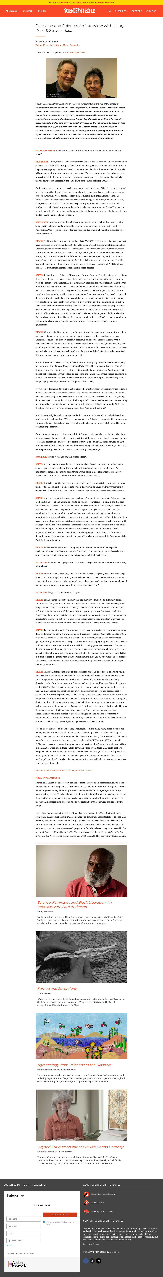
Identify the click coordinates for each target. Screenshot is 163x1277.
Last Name (12, 1225)
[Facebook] (86, 1261)
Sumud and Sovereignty (57, 989)
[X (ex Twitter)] (92, 1261)
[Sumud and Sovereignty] (81, 956)
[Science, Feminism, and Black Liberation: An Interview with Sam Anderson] (81, 870)
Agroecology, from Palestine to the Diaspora (74, 1065)
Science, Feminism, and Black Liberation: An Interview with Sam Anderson (74, 904)
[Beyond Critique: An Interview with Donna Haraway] (81, 1115)
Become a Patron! (91, 1244)
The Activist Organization (103, 1194)
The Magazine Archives (102, 1211)
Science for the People (26, 1253)
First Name (12, 1217)
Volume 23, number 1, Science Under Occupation (58, 45)
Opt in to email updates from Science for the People (60, 1223)
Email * (10, 1232)
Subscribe (120, 11)
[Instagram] (98, 1261)
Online (42, 11)
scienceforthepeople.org (119, 1240)
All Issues (11, 11)
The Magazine (97, 1203)
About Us (150, 11)
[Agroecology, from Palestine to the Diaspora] (81, 1035)
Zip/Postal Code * (14, 1239)
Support (137, 11)
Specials (27, 11)
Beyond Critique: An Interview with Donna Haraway (80, 1147)
